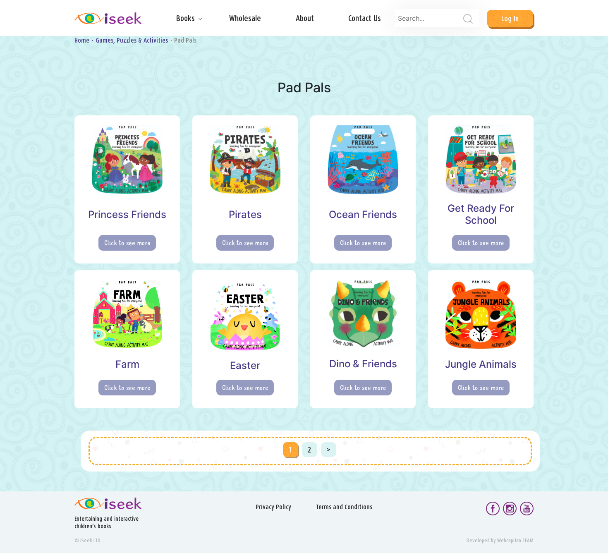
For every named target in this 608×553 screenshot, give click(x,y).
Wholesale (245, 18)
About (305, 18)
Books (185, 18)
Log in (510, 18)
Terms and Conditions (344, 507)
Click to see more (127, 242)
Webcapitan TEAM (515, 540)
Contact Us (364, 18)
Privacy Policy (273, 507)
